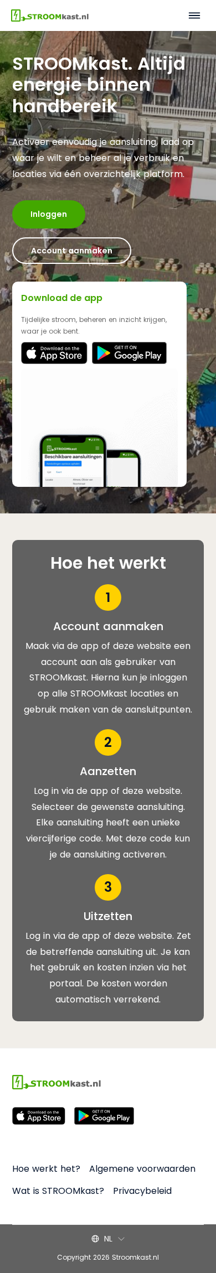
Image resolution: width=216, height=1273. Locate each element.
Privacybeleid (142, 1190)
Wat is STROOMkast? (58, 1190)
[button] (108, 1238)
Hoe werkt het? (46, 1168)
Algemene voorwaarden (142, 1168)
